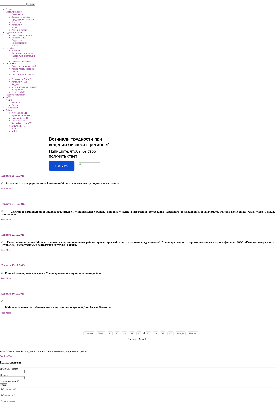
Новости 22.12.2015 (13, 234)
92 (117, 333)
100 (170, 333)
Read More (6, 188)
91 (110, 333)
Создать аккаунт (9, 401)
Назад (101, 333)
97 (148, 333)
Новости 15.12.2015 (13, 265)
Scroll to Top (6, 356)
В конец (193, 333)
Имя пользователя (9, 369)
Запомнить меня (8, 381)
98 (155, 333)
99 (163, 333)
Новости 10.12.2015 (13, 293)
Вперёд (180, 333)
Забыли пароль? (8, 389)
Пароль (3, 375)
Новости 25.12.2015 (13, 175)
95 (139, 333)
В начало (89, 333)
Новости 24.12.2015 (13, 203)
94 (132, 333)
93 (124, 333)
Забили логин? (8, 395)
